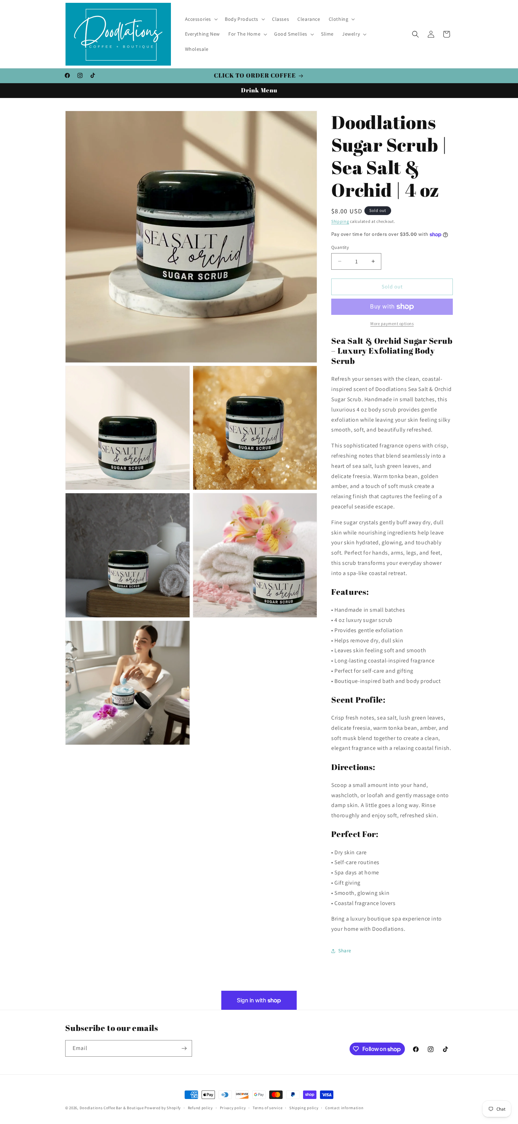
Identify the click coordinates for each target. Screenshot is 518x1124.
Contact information (344, 1107)
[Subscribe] (184, 1048)
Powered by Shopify (162, 1107)
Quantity (340, 247)
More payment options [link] (392, 323)
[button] (201, 19)
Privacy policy (233, 1107)
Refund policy (200, 1107)
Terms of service (267, 1107)
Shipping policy (304, 1107)
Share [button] (344, 950)
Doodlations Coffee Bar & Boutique (112, 1107)
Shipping (340, 221)
